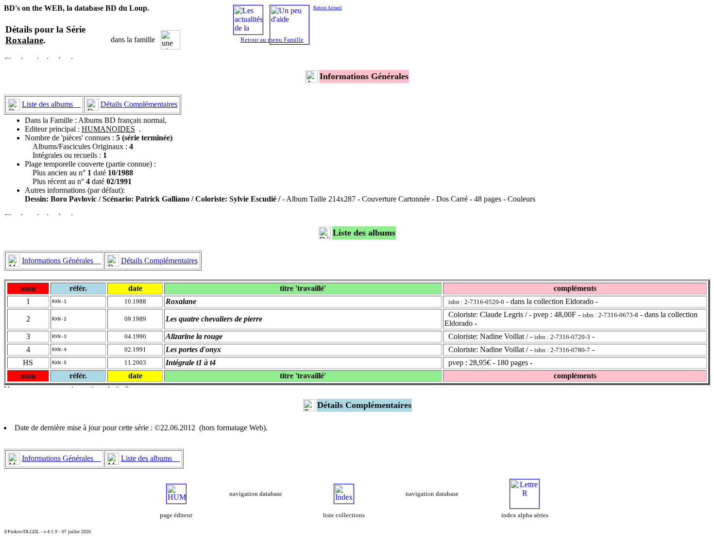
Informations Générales (61, 260)
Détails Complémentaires (139, 104)
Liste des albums (51, 104)
